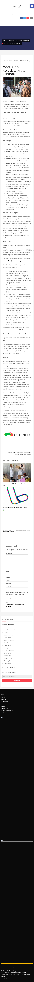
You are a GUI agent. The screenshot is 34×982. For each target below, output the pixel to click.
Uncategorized (8, 658)
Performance (7, 655)
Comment (9, 553)
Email (8, 577)
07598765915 (26, 14)
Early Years (7, 643)
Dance (29, 452)
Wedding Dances (8, 661)
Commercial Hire (8, 635)
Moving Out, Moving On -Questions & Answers (15, 507)
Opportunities (15, 61)
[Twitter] (24, 18)
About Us (3, 699)
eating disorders (8, 645)
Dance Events (7, 637)
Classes (6, 632)
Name (8, 571)
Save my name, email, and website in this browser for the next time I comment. (17, 594)
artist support (20, 452)
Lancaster (22, 454)
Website (8, 583)
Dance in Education (9, 640)
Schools (3, 706)
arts (25, 452)
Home (3, 697)
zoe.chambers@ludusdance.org (12, 261)
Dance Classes (5, 708)
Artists (3, 704)
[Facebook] (21, 18)
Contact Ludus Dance (7, 710)
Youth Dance (7, 663)
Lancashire (16, 454)
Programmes (4, 701)
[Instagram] (27, 18)
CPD (27, 452)
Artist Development (24, 60)
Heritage (6, 648)
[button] (32, 6)
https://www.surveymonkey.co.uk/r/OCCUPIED (16, 250)
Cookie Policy (4, 713)
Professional (28, 454)
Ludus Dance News (7, 61)
